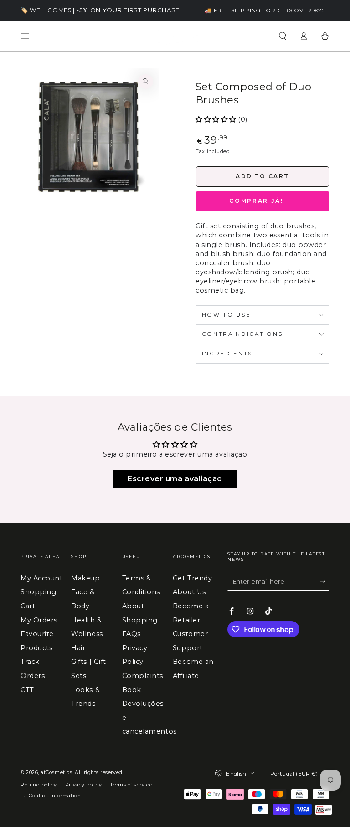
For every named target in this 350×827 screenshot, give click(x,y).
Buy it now (262, 201)
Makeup (85, 578)
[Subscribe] (324, 581)
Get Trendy (192, 578)
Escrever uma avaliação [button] (175, 478)
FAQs (131, 634)
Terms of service (131, 785)
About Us (189, 592)
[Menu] (25, 36)
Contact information (55, 796)
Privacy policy (83, 785)
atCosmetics (56, 773)
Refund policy (39, 785)
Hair (78, 648)
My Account (41, 578)
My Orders (39, 620)
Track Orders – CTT (35, 675)
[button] (282, 36)
